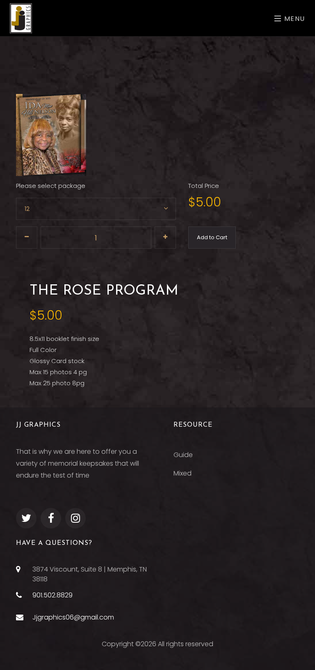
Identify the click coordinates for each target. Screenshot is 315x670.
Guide (183, 455)
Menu (293, 18)
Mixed (182, 473)
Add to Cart (212, 237)
